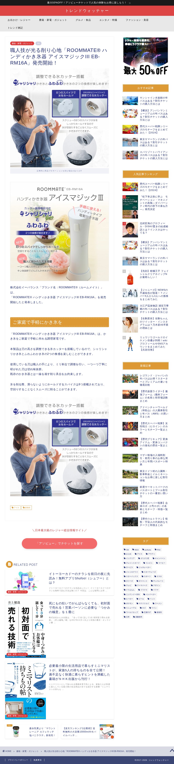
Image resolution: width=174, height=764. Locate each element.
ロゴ (144, 608)
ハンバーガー (151, 594)
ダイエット (143, 581)
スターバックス (132, 576)
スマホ (159, 576)
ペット (152, 599)
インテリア (130, 558)
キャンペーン (160, 558)
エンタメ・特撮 (108, 19)
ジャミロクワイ (132, 572)
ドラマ (155, 590)
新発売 (27, 508)
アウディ (151, 554)
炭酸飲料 (138, 617)
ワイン (154, 608)
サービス (129, 567)
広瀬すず (147, 612)
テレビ (128, 585)
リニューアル (131, 608)
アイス (16, 508)
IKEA (137, 550)
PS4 (158, 550)
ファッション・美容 (137, 19)
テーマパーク (142, 585)
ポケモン (129, 603)
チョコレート (158, 581)
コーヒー (161, 563)
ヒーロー (129, 599)
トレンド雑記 (15, 27)
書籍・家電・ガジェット (53, 19)
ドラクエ (144, 590)
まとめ (128, 554)
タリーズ (129, 581)
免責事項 (37, 760)
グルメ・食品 (83, 19)
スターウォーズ (150, 572)
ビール (141, 599)
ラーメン (158, 603)
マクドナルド (144, 603)
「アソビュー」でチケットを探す (59, 543)
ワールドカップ (132, 612)
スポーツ (147, 576)
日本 (127, 617)
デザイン (156, 585)
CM (127, 550)
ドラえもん (130, 590)
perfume (148, 550)
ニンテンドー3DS (133, 594)
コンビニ (149, 563)
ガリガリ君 (145, 558)
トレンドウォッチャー (87, 10)
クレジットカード (133, 563)
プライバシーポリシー (18, 760)
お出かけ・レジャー (19, 19)
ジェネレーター (145, 567)
